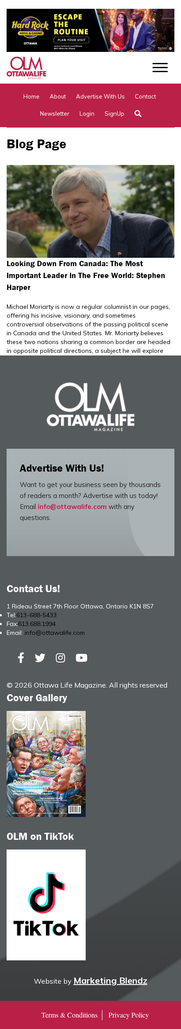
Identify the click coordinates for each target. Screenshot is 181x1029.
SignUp (114, 113)
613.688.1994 (37, 624)
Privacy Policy (129, 1014)
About (58, 96)
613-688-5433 (36, 615)
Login (87, 113)
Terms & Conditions (69, 1014)
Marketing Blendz (110, 980)
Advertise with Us (100, 96)
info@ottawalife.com (72, 506)
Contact (145, 96)
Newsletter (54, 113)
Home (31, 96)
